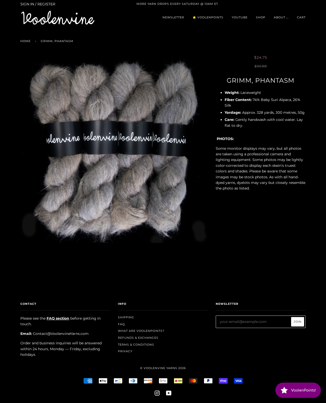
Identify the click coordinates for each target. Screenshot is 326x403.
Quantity (260, 199)
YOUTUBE (240, 17)
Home (25, 41)
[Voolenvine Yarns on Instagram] (157, 394)
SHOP (260, 17)
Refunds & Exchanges (138, 337)
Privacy (125, 351)
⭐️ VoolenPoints (208, 17)
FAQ (121, 324)
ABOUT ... (281, 17)
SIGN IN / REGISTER (37, 4)
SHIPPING (126, 317)
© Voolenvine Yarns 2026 (163, 368)
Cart (301, 17)
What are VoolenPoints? (141, 331)
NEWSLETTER (173, 17)
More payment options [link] (260, 253)
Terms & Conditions (136, 344)
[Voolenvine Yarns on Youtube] (169, 394)
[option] (114, 149)
